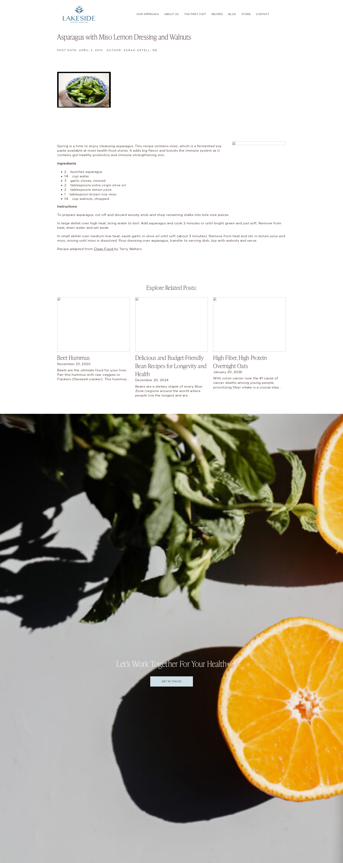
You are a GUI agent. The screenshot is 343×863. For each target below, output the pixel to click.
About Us (171, 14)
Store (246, 14)
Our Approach (147, 14)
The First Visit (195, 14)
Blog (232, 14)
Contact (262, 14)
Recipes (217, 14)
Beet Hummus (73, 357)
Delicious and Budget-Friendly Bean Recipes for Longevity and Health (171, 366)
